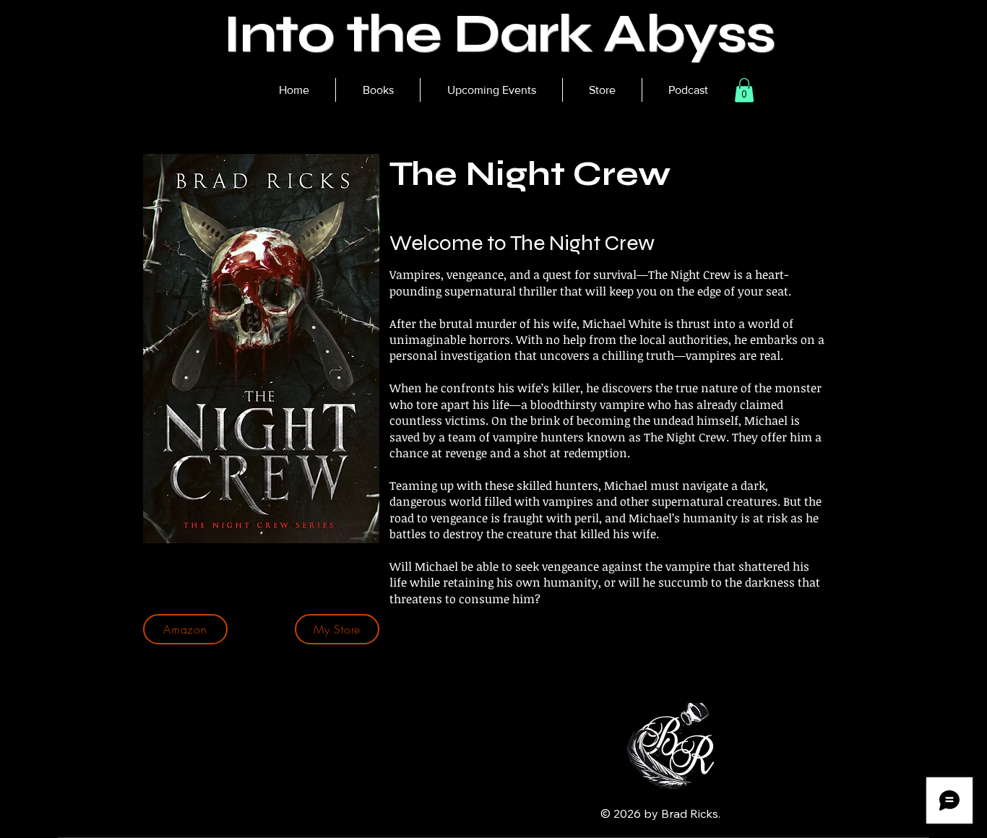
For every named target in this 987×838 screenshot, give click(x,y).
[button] (377, 90)
